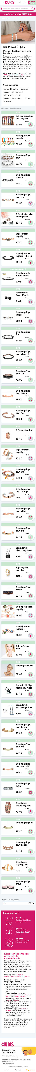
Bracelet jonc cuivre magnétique (23, 137)
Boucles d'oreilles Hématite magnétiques (24, 706)
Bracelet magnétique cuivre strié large (23, 490)
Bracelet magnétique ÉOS (23, 333)
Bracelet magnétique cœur (23, 156)
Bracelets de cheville (13, 98)
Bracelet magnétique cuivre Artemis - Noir (23, 352)
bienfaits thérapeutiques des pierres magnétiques (16, 975)
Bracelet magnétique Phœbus (23, 313)
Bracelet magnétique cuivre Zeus (23, 372)
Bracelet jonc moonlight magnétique (24, 608)
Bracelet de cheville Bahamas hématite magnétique (23, 275)
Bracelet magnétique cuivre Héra (23, 529)
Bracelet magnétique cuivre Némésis (23, 725)
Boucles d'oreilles (12, 95)
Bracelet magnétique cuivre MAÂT (23, 745)
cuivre (9, 1000)
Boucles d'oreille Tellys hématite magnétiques (24, 686)
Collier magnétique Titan (24, 665)
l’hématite (16, 1000)
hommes (23, 1009)
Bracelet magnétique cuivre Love (23, 195)
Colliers (24, 89)
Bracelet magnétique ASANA (23, 883)
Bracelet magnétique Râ (24, 822)
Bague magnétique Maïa (24, 430)
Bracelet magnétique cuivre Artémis (23, 510)
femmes (8, 1010)
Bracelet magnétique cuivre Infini (23, 470)
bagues (8, 997)
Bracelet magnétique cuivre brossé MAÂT (23, 765)
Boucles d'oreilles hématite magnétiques (24, 549)
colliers (26, 995)
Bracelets (8, 92)
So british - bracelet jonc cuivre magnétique (24, 117)
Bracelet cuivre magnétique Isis (21, 863)
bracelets (18, 995)
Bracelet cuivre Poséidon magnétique (23, 804)
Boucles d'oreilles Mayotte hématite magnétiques (22, 295)
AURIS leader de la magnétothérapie (14, 75)
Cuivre (27, 98)
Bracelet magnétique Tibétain (23, 588)
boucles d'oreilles (20, 997)
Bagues (18, 92)
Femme (7, 89)
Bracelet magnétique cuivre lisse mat (23, 392)
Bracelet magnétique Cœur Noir (23, 176)
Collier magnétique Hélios (22, 647)
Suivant (31, 903)
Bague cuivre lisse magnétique (22, 235)
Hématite (7, 101)
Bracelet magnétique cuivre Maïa (23, 411)
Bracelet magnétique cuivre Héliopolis (23, 843)
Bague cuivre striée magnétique (22, 451)
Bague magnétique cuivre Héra (22, 568)
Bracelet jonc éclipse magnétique (23, 627)
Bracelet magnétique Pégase (23, 784)
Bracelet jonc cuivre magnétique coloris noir (24, 254)
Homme (15, 89)
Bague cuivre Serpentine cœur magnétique (24, 215)
